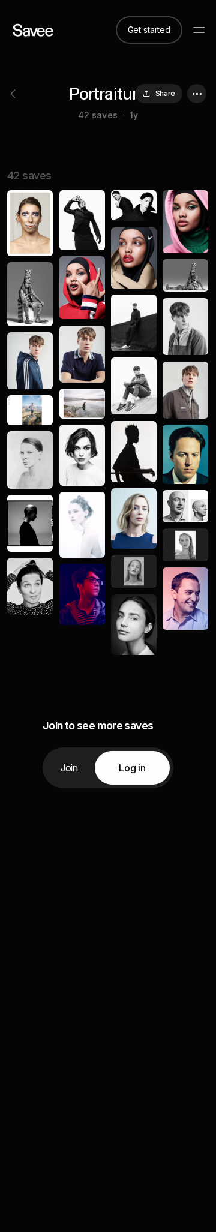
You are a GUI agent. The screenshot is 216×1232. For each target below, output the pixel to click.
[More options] (196, 93)
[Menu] (199, 30)
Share (165, 93)
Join (69, 768)
